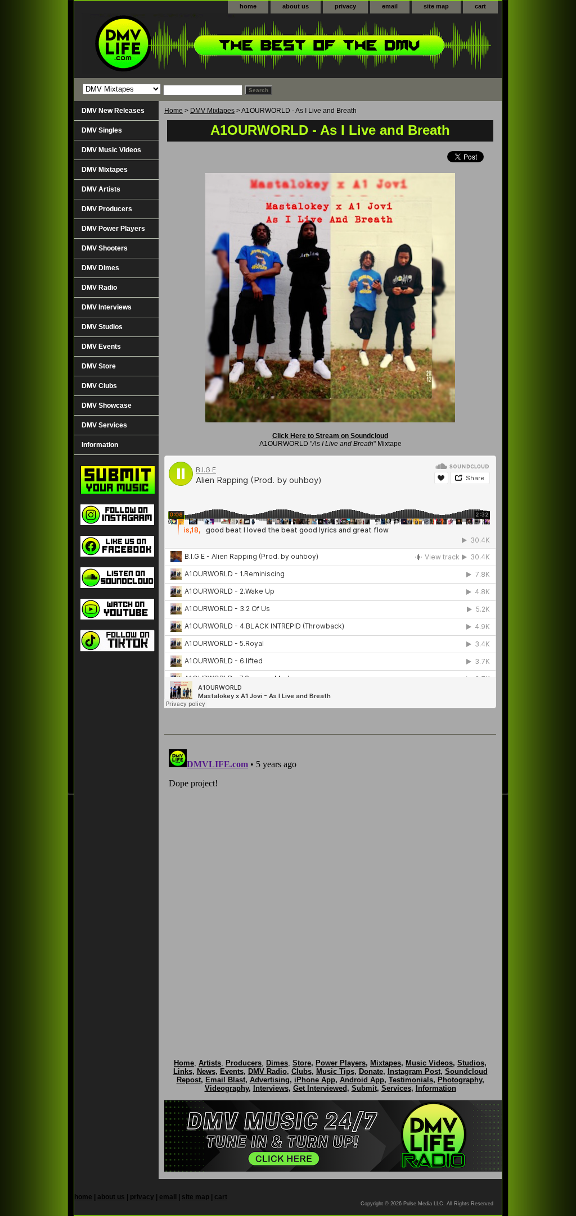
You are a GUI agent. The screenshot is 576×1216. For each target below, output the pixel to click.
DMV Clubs (99, 386)
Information (100, 445)
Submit (364, 1088)
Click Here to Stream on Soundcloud (330, 436)
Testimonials (411, 1080)
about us (295, 6)
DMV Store (99, 366)
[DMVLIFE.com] (215, 45)
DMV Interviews (107, 307)
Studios (470, 1063)
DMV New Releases (113, 111)
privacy (345, 6)
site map (436, 6)
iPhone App (314, 1080)
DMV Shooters (105, 248)
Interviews (271, 1088)
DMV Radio (99, 288)
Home (173, 111)
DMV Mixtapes (212, 111)
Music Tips (335, 1071)
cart (480, 6)
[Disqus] (330, 885)
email (390, 6)
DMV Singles (102, 130)
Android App (362, 1080)
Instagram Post (414, 1071)
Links (182, 1071)
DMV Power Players (113, 229)
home (248, 6)
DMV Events (101, 346)
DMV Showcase (107, 405)
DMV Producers (107, 209)
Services (396, 1088)
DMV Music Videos (111, 150)
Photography (460, 1080)
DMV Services (104, 425)
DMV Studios (102, 327)
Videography (227, 1088)
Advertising (270, 1080)
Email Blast (225, 1080)
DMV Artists (101, 189)
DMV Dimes (100, 268)
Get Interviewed (320, 1088)
